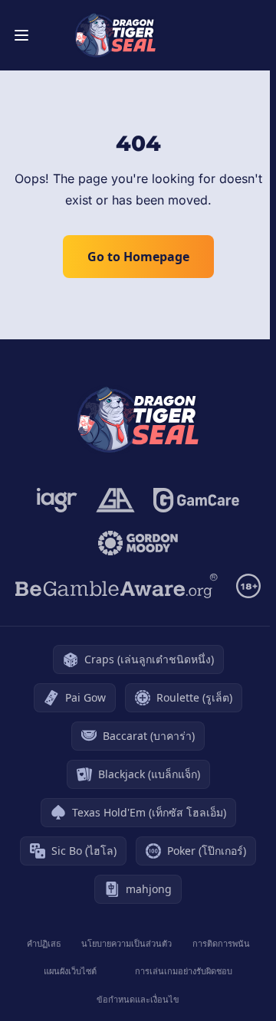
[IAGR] (57, 500)
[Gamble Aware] (116, 586)
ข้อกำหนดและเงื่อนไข (138, 999)
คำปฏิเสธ (44, 943)
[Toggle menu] (21, 35)
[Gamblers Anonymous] (115, 500)
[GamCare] (195, 500)
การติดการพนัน (221, 943)
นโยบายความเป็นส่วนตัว (126, 943)
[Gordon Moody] (138, 543)
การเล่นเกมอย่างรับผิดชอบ (183, 971)
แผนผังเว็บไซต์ (70, 971)
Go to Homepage (138, 256)
